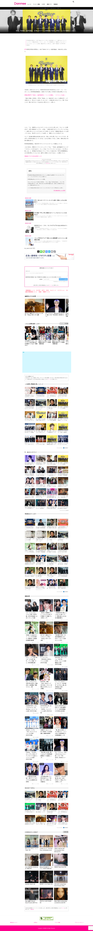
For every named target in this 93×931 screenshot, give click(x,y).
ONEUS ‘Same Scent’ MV (60, 867)
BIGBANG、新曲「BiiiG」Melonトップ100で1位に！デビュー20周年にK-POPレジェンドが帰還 (46, 685)
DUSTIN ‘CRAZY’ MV (30, 884)
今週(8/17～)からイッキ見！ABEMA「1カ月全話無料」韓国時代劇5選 (46, 731)
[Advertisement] (46, 114)
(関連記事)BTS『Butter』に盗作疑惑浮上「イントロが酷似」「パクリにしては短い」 (45, 95)
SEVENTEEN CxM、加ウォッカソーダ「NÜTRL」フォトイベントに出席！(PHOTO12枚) (46, 709)
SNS (47, 290)
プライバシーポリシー (79, 922)
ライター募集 (57, 922)
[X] (38, 251)
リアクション (61, 290)
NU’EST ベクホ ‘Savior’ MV (46, 884)
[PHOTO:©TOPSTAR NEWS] (46, 605)
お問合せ (35, 922)
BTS (26, 49)
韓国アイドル (46, 291)
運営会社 (32, 909)
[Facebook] (46, 251)
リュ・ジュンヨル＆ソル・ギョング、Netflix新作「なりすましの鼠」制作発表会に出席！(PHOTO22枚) (60, 685)
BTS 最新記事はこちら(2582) (59, 190)
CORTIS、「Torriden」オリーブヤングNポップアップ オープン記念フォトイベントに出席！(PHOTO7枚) (31, 756)
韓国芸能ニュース (30, 290)
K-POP (91, 28)
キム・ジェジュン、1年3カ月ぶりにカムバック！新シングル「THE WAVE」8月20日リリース (60, 756)
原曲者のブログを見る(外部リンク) (33, 156)
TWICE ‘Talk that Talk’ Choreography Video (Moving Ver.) (59, 850)
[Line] (41, 251)
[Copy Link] (54, 251)
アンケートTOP (63, 323)
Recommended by (60, 447)
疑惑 (40, 291)
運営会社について (13, 922)
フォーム (47, 163)
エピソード (53, 290)
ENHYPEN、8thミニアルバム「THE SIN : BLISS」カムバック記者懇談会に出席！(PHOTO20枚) (61, 661)
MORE (65, 832)
